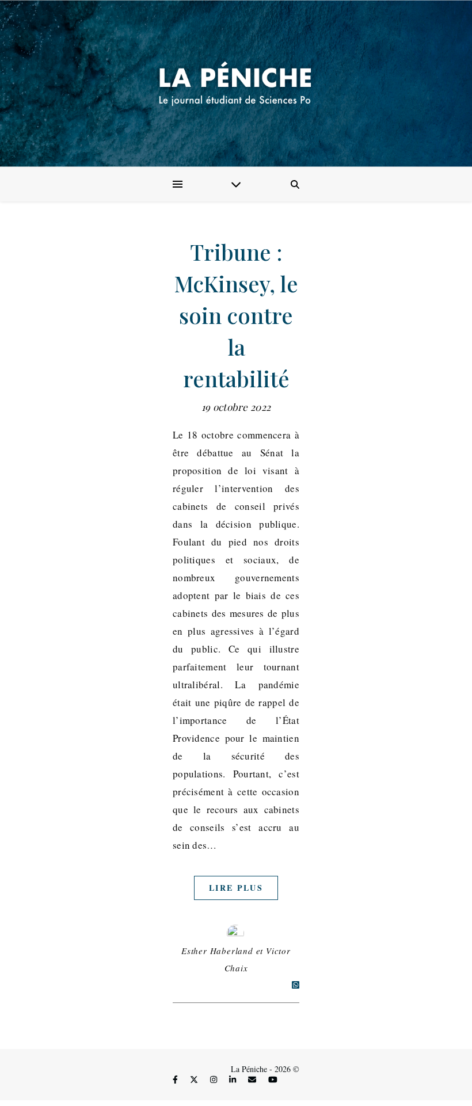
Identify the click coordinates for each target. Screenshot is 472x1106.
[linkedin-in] (233, 1079)
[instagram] (214, 1079)
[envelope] (253, 1079)
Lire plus (236, 888)
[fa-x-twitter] (195, 1079)
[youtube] (272, 1079)
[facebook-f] (176, 1079)
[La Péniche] (236, 83)
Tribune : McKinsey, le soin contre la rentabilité (236, 315)
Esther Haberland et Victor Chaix (236, 959)
